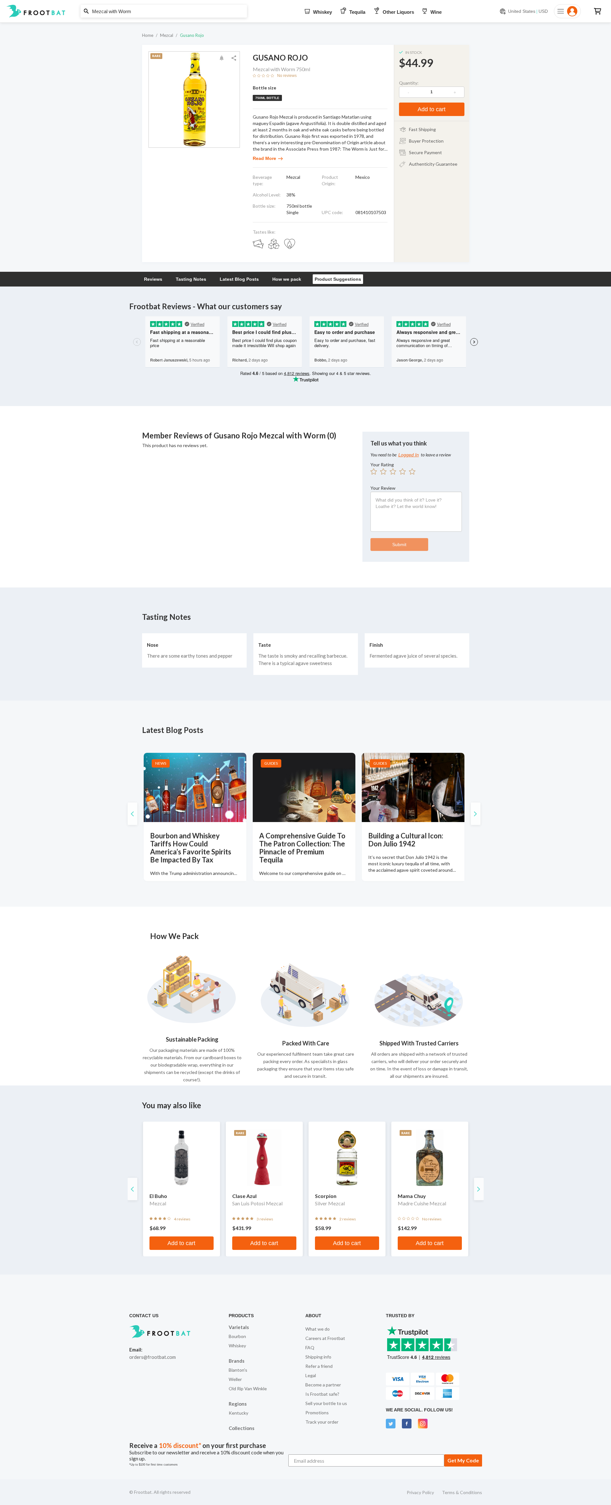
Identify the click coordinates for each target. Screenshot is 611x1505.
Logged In (408, 454)
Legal (310, 1375)
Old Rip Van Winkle (248, 1388)
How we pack (286, 279)
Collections (241, 1428)
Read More (264, 158)
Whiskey (237, 1345)
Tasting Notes (191, 279)
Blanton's (238, 1370)
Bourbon (237, 1336)
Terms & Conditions (462, 1492)
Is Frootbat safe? (322, 1394)
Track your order (321, 1422)
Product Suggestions (338, 279)
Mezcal (166, 35)
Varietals (239, 1327)
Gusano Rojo (192, 35)
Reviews (153, 279)
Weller (235, 1379)
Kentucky (238, 1413)
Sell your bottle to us (326, 1403)
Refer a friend (319, 1366)
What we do (317, 1329)
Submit (399, 544)
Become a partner (323, 1384)
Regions (238, 1404)
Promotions (317, 1412)
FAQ (309, 1347)
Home (147, 35)
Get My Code (463, 1460)
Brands (236, 1361)
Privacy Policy (420, 1492)
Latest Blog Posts (239, 279)
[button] (305, 11)
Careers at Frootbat (325, 1338)
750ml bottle (267, 98)
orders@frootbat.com (152, 1357)
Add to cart (432, 109)
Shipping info (318, 1356)
